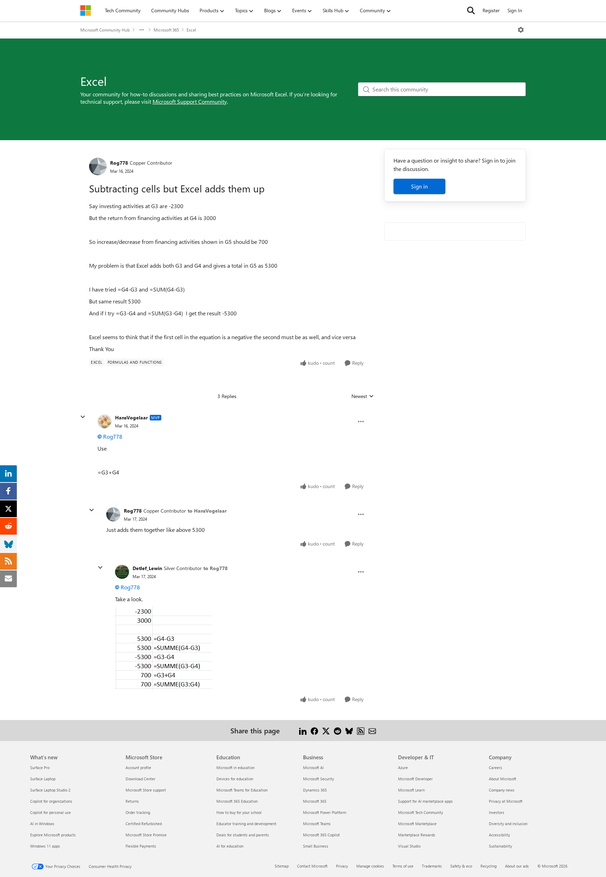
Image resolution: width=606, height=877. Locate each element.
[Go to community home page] (85, 10)
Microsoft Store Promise (146, 834)
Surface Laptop (42, 778)
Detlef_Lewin (147, 568)
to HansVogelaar (207, 510)
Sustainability (500, 846)
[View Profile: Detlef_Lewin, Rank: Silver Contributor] (122, 572)
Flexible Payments (141, 846)
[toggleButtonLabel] (521, 30)
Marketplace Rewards (416, 834)
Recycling (488, 866)
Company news (501, 790)
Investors (496, 812)
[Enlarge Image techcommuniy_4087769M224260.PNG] (163, 648)
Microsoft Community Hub (105, 30)
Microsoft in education (235, 767)
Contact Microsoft (312, 866)
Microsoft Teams (317, 823)
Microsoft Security (318, 778)
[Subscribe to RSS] (360, 730)
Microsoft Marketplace (417, 823)
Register (491, 10)
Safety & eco (461, 866)
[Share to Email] (372, 730)
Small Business (315, 846)
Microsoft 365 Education (237, 801)
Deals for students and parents (242, 834)
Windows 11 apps (45, 846)
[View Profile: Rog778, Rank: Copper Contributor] (98, 166)
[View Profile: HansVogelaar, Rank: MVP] (104, 421)
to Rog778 (215, 568)
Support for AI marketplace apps (425, 801)
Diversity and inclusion (508, 823)
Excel (191, 30)
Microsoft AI (313, 767)
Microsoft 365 (166, 30)
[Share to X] (326, 730)
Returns (132, 801)
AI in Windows (42, 823)
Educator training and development (246, 823)
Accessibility (499, 834)
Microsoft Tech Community (420, 812)
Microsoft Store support (146, 790)
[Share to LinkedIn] (303, 730)
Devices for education (234, 778)
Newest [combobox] (362, 396)
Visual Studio (409, 846)
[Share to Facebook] (314, 730)
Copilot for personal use (50, 812)
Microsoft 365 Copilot (321, 834)
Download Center (140, 778)
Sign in (419, 186)
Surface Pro (39, 767)
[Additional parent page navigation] (141, 30)
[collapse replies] (83, 417)
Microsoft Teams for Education (242, 790)
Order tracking (138, 812)
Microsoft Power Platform (324, 812)
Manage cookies (370, 866)
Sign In (514, 10)
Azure (403, 767)
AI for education (229, 846)
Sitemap (282, 866)
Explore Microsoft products (53, 834)
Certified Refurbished (144, 823)
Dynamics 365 (315, 790)
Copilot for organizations (51, 801)
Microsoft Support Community (190, 101)
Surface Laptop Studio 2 (50, 790)
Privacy (342, 866)
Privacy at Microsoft (506, 801)
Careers (495, 767)
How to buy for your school (239, 812)
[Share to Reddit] (337, 730)
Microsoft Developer (415, 778)
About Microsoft (502, 778)
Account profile (138, 767)
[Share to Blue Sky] (349, 730)
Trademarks (432, 866)
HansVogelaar (131, 417)
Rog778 (119, 162)
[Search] (471, 10)
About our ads (517, 866)
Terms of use (402, 866)
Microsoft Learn (411, 790)
